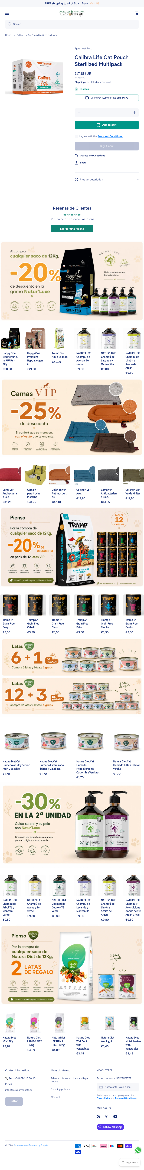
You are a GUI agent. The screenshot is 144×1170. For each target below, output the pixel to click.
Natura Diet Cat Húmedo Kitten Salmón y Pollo (126, 765)
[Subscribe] (134, 1087)
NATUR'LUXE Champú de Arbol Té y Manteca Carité (10, 907)
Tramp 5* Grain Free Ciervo (58, 623)
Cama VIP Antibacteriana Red (10, 493)
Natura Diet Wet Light (107, 1039)
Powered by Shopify (38, 1145)
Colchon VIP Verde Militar (133, 491)
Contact (55, 1097)
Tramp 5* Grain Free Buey (9, 623)
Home (8, 35)
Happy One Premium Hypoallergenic (35, 358)
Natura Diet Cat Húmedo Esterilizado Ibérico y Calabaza (52, 765)
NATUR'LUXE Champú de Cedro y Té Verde (59, 905)
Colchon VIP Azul (83, 491)
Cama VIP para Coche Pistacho (33, 493)
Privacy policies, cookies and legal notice (69, 1080)
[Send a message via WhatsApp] (138, 1150)
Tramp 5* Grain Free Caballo (33, 623)
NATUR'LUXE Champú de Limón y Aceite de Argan (133, 360)
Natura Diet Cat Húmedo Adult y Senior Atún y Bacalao (16, 765)
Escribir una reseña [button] (72, 228)
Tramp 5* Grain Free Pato (82, 623)
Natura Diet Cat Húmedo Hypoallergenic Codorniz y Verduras (88, 766)
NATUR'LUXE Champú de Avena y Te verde (83, 358)
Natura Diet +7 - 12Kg (9, 1039)
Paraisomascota (21, 1145)
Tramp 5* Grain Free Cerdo (132, 623)
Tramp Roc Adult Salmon (60, 355)
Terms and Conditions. (110, 136)
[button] (80, 162)
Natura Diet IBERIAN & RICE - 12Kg (58, 1041)
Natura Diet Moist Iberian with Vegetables (133, 1043)
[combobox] (72, 24)
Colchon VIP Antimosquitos (59, 493)
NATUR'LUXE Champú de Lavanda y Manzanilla (108, 358)
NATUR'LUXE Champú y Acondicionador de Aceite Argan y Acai (133, 907)
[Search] (8, 24)
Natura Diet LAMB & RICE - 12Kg (34, 1041)
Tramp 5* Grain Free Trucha (107, 623)
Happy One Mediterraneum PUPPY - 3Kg (10, 358)
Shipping (80, 82)
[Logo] (72, 13)
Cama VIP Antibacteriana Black (109, 493)
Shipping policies (60, 1089)
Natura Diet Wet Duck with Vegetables (83, 1043)
